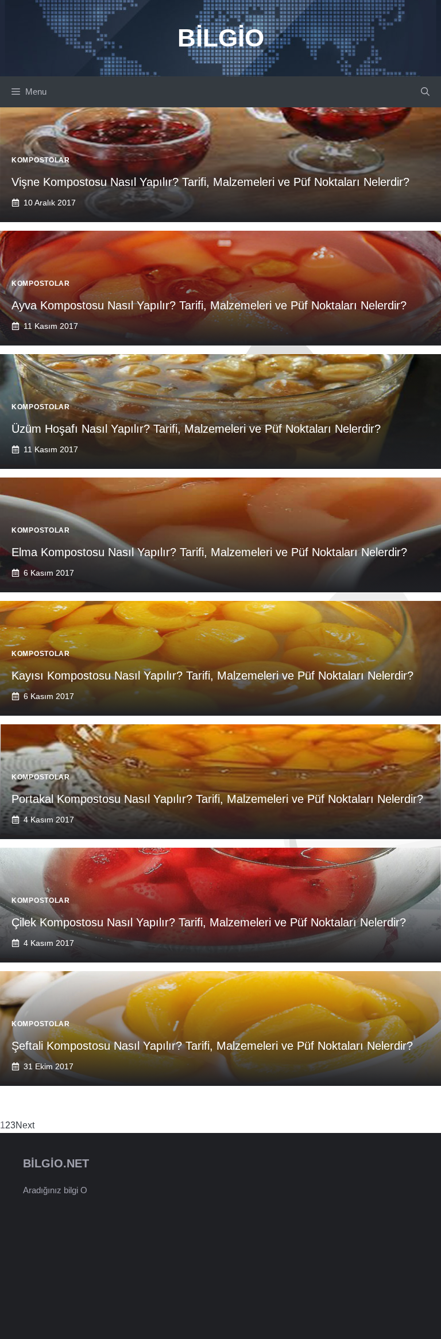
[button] (425, 91)
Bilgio (220, 38)
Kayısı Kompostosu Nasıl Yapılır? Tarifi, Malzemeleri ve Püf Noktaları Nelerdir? (212, 675)
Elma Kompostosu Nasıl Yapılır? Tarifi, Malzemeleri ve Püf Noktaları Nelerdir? (209, 552)
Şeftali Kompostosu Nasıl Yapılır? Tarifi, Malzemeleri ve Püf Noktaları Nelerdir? (212, 1045)
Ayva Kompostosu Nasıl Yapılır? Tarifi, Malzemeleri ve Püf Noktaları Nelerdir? (209, 305)
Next (25, 1125)
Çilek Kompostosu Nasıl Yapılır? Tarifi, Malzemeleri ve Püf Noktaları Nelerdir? (208, 922)
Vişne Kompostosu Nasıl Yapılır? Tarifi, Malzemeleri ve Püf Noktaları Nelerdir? (210, 182)
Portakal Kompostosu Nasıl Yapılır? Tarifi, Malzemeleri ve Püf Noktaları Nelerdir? (217, 799)
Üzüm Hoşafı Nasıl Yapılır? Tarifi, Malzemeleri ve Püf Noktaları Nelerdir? (196, 428)
